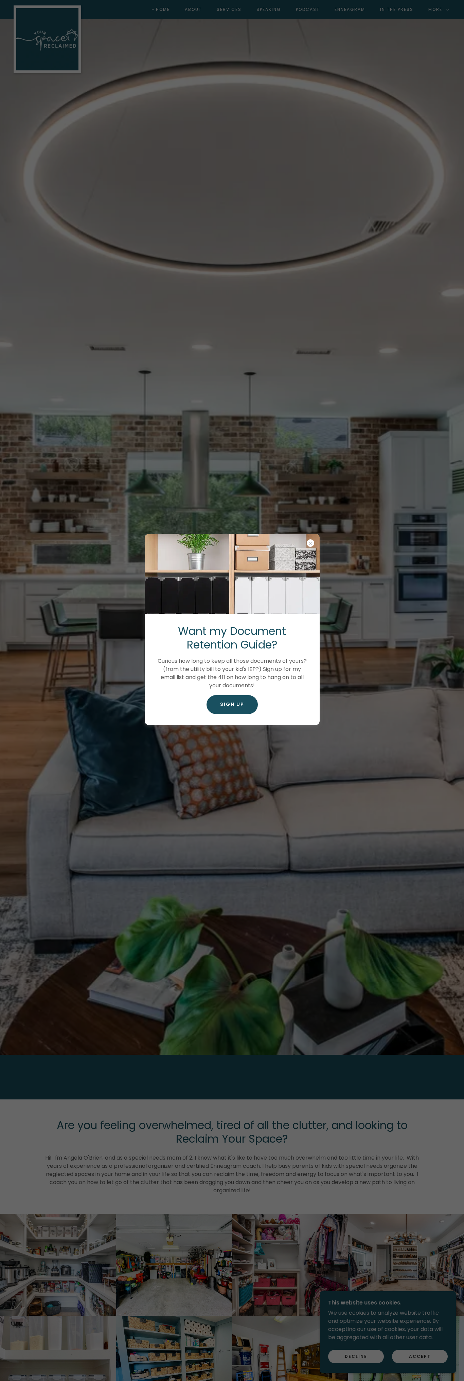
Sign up (232, 704)
